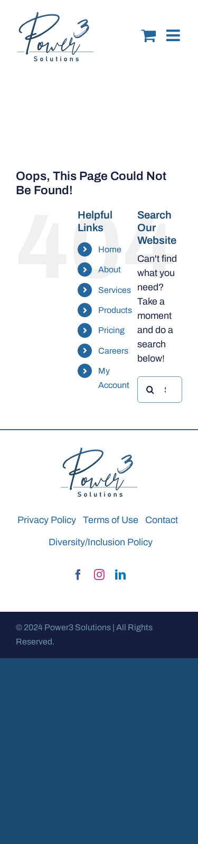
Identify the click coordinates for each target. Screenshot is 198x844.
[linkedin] (120, 575)
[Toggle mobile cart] (148, 27)
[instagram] (99, 575)
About (109, 269)
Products (115, 310)
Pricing (111, 330)
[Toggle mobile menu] (174, 27)
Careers (113, 350)
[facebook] (78, 575)
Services (114, 290)
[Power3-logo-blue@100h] (99, 450)
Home (109, 249)
